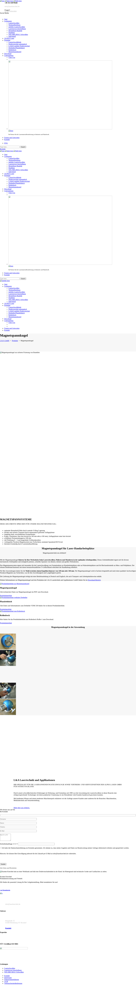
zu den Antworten (11, 11)
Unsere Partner (5, 938)
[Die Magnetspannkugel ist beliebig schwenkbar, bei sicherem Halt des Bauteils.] (8, 698)
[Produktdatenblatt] (14, 584)
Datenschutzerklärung (11, 979)
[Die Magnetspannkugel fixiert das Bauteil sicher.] (8, 665)
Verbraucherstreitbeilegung (13, 983)
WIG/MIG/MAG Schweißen (14, 972)
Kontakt (2, 149)
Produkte (15, 341)
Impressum (8, 978)
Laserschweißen (9, 968)
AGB (6, 981)
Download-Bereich (94, 580)
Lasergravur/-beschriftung (13, 970)
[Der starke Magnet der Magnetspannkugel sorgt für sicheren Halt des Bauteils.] (8, 714)
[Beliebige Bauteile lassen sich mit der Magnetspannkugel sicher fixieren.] (8, 649)
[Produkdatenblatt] (13, 597)
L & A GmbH (4, 341)
